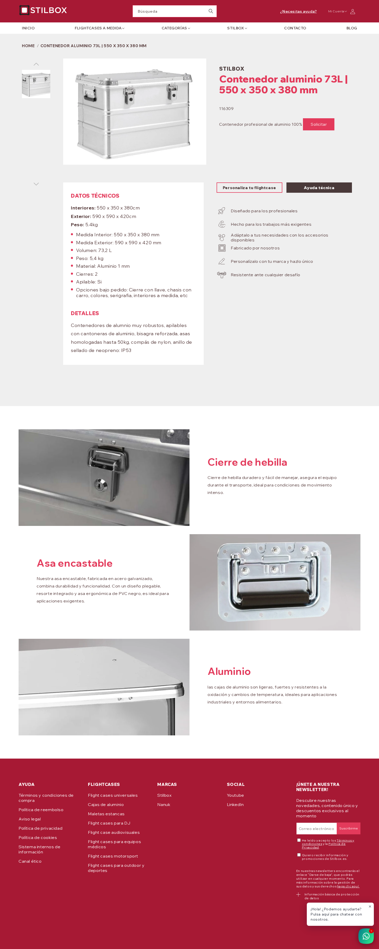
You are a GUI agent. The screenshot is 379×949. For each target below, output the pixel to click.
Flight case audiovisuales (114, 832)
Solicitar (319, 124)
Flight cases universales (113, 795)
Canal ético (30, 861)
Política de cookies (38, 837)
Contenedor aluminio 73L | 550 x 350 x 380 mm (93, 45)
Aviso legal (30, 818)
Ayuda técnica (319, 187)
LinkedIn (235, 804)
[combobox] (175, 11)
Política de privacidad (40, 828)
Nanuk (163, 804)
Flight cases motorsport (113, 856)
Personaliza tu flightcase (249, 187)
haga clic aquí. (348, 886)
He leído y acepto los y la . (328, 844)
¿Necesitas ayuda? (298, 11)
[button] (98, 28)
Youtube (235, 795)
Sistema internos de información (39, 849)
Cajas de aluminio (106, 804)
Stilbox (164, 795)
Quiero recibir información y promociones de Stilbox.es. (325, 857)
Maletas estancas (106, 813)
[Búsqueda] (211, 11)
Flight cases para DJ (109, 823)
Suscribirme (348, 828)
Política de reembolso (41, 809)
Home (28, 45)
